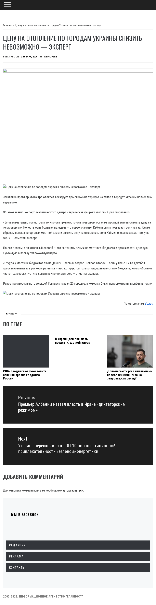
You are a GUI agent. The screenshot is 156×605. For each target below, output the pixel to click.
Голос (149, 303)
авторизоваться (73, 490)
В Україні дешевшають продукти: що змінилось (72, 340)
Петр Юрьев (50, 56)
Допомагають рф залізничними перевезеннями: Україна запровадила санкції (129, 374)
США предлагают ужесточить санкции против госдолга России (25, 374)
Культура (11, 313)
